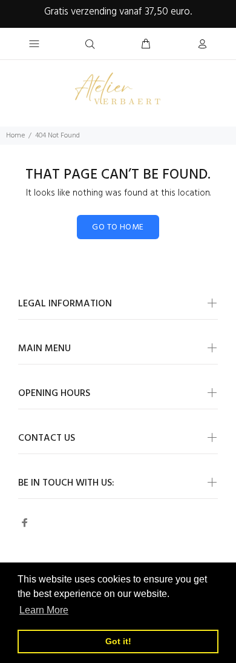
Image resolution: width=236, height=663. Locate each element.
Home (15, 136)
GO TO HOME (117, 227)
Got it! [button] (118, 641)
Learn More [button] (43, 610)
